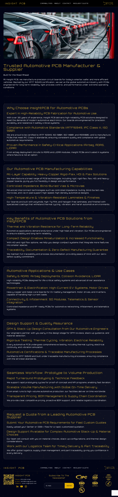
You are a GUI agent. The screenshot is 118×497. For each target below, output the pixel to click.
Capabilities (46, 3)
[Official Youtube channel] (21, 486)
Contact (67, 3)
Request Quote (80, 3)
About (57, 3)
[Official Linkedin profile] (17, 486)
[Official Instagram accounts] (25, 486)
